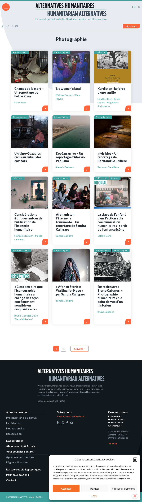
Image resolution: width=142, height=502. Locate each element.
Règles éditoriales (17, 462)
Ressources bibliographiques (23, 469)
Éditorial (101, 178)
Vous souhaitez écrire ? (20, 451)
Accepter (66, 488)
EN (138, 6)
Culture (100, 52)
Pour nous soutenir (17, 474)
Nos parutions (14, 440)
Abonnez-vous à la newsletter (71, 416)
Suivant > (79, 348)
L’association (14, 433)
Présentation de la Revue (21, 417)
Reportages (20, 52)
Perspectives (21, 250)
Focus (115, 178)
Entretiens (102, 250)
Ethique (18, 178)
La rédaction (13, 423)
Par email (112, 443)
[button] (135, 459)
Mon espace (131, 26)
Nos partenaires (16, 428)
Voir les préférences (123, 488)
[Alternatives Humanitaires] (71, 11)
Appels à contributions (20, 457)
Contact (11, 480)
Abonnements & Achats (20, 446)
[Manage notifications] (135, 496)
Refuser (94, 488)
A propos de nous (16, 412)
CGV (94, 496)
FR (133, 6)
